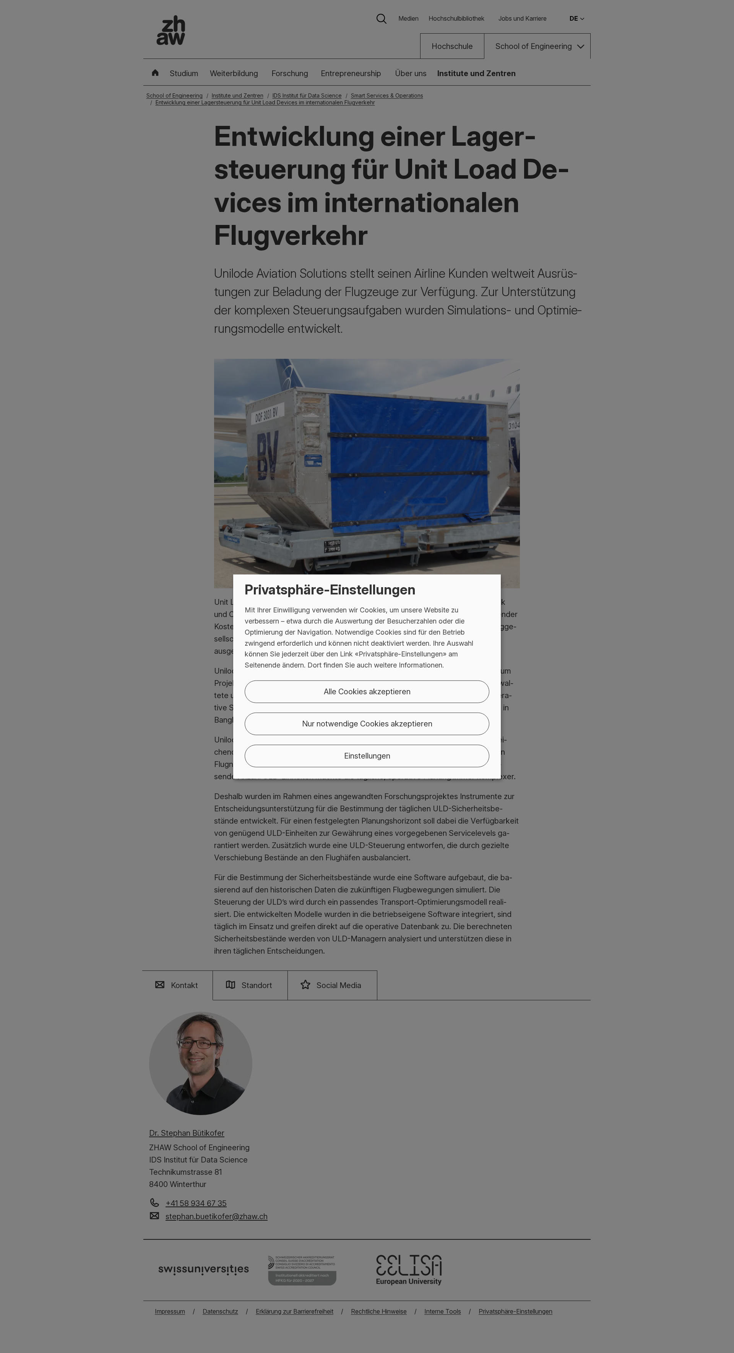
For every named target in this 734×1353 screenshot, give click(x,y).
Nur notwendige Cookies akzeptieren (367, 723)
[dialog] (367, 676)
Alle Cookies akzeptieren (367, 691)
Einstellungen (367, 755)
